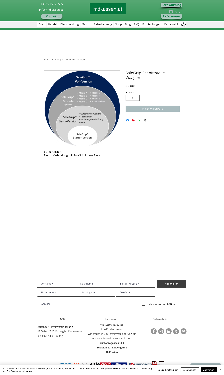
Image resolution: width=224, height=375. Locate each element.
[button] (184, 24)
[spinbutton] (132, 98)
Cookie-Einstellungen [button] (168, 369)
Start (47, 59)
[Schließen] (220, 370)
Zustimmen (208, 369)
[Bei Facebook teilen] (127, 120)
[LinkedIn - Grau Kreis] (169, 331)
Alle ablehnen (189, 369)
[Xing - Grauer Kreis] (176, 331)
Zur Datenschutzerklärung (19, 371)
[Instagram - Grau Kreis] (161, 331)
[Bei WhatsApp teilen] (139, 120)
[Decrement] (128, 98)
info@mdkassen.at (51, 9)
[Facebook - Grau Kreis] (154, 331)
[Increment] (137, 98)
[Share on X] (145, 120)
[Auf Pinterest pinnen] (133, 120)
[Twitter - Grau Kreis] (184, 331)
